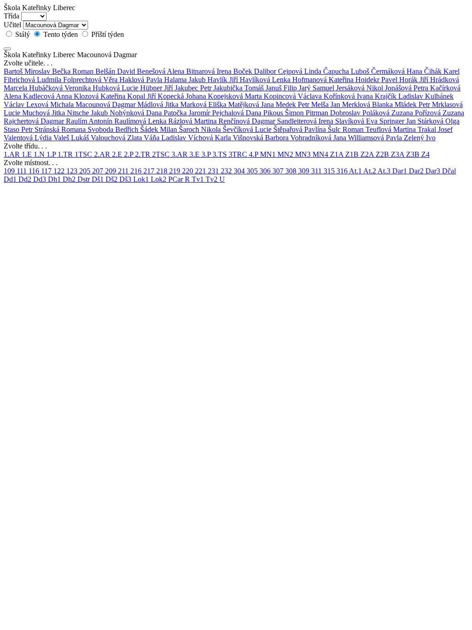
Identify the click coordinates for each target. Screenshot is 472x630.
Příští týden (106, 34)
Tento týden (60, 34)
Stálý (22, 34)
